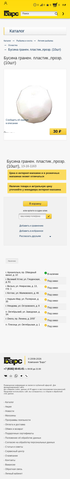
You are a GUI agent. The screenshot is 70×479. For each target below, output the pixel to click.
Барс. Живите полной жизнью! (11, 14)
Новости (9, 411)
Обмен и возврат (14, 429)
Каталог (17, 31)
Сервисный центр (14, 451)
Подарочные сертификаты (19, 433)
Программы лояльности (18, 420)
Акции (8, 406)
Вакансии (10, 464)
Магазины (10, 415)
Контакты (10, 460)
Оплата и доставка (15, 424)
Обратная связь (13, 469)
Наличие (12, 261)
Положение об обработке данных (23, 438)
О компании (11, 455)
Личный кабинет (14, 473)
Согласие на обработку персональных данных (30, 442)
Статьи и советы (14, 447)
